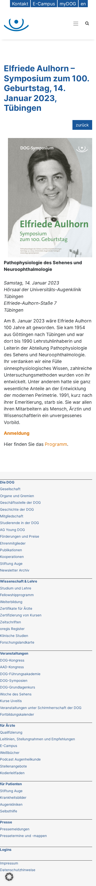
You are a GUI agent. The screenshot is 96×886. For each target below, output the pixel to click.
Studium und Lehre (15, 588)
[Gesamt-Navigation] (75, 23)
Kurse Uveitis (11, 701)
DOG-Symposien (13, 680)
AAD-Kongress (12, 667)
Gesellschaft (10, 489)
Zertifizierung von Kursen (20, 615)
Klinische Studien (14, 636)
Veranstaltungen (14, 653)
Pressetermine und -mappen (23, 836)
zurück (82, 124)
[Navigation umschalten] (58, 23)
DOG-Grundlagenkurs (17, 687)
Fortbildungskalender (17, 714)
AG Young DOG (12, 530)
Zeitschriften (10, 622)
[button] (9, 877)
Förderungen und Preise (19, 536)
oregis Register (12, 629)
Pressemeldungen (14, 829)
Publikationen (11, 550)
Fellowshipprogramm (17, 595)
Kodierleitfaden (12, 773)
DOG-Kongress (12, 660)
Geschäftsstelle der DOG (20, 502)
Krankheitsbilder (13, 797)
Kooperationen (12, 557)
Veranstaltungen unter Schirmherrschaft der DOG (40, 708)
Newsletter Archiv (14, 570)
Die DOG (7, 482)
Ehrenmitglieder (13, 543)
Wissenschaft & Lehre (18, 581)
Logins (6, 850)
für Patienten (11, 784)
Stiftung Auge (11, 564)
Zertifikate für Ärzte (16, 608)
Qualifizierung (11, 732)
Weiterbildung (11, 602)
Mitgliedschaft (11, 516)
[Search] (87, 22)
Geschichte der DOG (17, 509)
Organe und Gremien (17, 496)
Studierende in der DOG (19, 523)
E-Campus (8, 746)
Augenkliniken (11, 804)
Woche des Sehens (15, 694)
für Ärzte (7, 725)
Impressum (9, 863)
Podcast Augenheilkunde (20, 759)
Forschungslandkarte (17, 642)
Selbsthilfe (8, 811)
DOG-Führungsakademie (20, 674)
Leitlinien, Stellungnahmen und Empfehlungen (37, 739)
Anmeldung (16, 433)
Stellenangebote (13, 766)
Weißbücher (9, 753)
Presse (6, 822)
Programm (56, 444)
